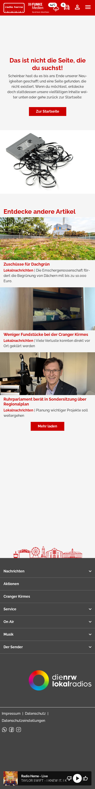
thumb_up (85, 778)
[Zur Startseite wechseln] (14, 8)
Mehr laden (47, 426)
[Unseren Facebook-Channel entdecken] (11, 729)
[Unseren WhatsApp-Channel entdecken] (4, 729)
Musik (8, 634)
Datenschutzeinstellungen (23, 721)
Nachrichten (14, 571)
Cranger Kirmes (17, 596)
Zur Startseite (47, 111)
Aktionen (11, 584)
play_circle (77, 778)
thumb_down (69, 778)
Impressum (11, 713)
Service (10, 609)
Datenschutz (35, 713)
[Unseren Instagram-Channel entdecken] (18, 729)
